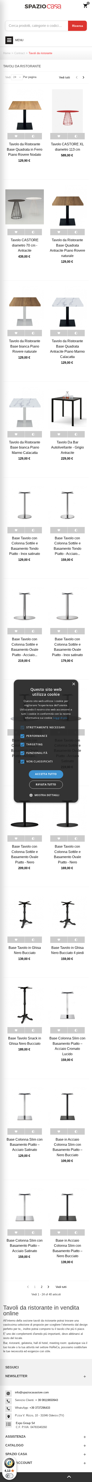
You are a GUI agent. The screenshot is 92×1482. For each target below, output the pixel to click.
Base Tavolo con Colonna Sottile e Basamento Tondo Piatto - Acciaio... (67, 546)
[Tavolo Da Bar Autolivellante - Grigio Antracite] (67, 409)
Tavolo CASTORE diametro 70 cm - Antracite (25, 245)
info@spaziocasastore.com (32, 1392)
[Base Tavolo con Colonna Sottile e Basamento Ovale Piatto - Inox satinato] (67, 606)
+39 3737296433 (40, 1407)
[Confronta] (33, 136)
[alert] (46, 741)
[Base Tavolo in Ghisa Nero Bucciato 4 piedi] (67, 915)
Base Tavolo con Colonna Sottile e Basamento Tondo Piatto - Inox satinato (24, 546)
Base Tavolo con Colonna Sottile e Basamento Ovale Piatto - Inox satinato (67, 647)
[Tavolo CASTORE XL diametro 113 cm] (67, 111)
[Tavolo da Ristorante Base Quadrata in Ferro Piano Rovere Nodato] (24, 111)
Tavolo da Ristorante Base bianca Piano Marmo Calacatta (24, 447)
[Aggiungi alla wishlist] (16, 136)
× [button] (73, 684)
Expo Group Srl (25, 1423)
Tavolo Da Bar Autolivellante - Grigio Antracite (67, 447)
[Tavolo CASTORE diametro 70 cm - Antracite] (24, 207)
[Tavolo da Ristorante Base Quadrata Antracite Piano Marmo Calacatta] (67, 308)
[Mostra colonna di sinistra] (23, 1477)
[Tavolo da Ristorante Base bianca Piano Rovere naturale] (24, 308)
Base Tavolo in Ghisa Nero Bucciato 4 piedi (67, 950)
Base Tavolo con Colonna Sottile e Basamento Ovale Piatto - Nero (24, 854)
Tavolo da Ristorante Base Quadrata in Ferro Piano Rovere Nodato (24, 149)
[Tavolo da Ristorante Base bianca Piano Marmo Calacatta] (24, 409)
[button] (46, 795)
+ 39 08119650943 (46, 1400)
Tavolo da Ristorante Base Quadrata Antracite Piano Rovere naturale (67, 247)
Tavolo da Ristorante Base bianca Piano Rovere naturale (24, 346)
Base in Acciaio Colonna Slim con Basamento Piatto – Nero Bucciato (67, 1147)
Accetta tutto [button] (46, 774)
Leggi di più (60, 718)
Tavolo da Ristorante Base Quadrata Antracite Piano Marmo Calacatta (67, 348)
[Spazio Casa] (43, 6)
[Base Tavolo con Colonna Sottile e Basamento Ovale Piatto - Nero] (24, 814)
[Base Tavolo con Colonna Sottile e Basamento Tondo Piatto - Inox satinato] (24, 505)
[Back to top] (69, 1477)
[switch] (9, 1475)
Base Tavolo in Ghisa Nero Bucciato (25, 950)
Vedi (8, 77)
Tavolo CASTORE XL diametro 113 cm (67, 146)
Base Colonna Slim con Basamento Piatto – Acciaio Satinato (25, 1144)
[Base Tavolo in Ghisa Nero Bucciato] (24, 915)
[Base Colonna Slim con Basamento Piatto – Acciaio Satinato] (24, 1106)
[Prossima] (83, 77)
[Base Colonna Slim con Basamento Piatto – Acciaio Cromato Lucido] (67, 1005)
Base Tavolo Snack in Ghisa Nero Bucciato (24, 1040)
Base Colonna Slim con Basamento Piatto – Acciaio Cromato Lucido (67, 1046)
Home (6, 53)
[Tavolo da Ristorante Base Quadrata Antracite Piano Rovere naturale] (67, 207)
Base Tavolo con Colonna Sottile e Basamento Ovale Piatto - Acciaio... (24, 647)
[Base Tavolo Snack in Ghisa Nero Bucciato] (24, 1005)
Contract (19, 53)
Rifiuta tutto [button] (46, 784)
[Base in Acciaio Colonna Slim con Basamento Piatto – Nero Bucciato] (67, 1106)
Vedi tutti (64, 77)
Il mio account (18, 1462)
